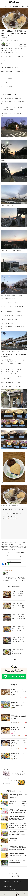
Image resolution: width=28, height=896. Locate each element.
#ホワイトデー (10, 40)
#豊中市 (3, 38)
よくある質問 (7, 883)
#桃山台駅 (11, 38)
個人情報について (8, 886)
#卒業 (15, 40)
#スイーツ (23, 38)
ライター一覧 (22, 568)
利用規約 (13, 881)
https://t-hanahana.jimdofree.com (13, 518)
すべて (2, 6)
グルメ (5, 6)
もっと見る (13, 659)
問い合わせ (7, 881)
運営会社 (19, 881)
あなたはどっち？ (17, 6)
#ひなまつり (3, 40)
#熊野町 (7, 38)
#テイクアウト (17, 38)
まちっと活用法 (16, 883)
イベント (10, 6)
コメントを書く (15, 560)
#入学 (18, 40)
